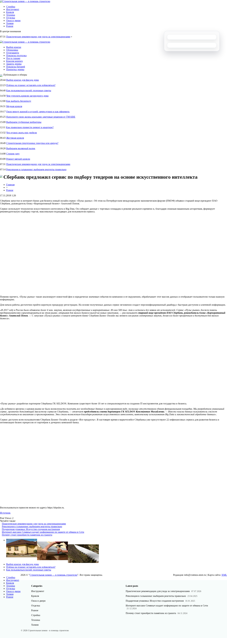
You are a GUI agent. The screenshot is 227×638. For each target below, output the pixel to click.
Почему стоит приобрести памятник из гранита (27, 534)
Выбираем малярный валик (20, 148)
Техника (10, 15)
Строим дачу (13, 153)
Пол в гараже (13, 58)
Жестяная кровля (15, 138)
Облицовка (12, 50)
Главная (10, 184)
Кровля (10, 12)
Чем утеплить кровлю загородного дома (27, 95)
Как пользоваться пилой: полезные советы (28, 90)
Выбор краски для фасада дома (22, 80)
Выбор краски (13, 47)
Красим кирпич (14, 61)
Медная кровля (14, 106)
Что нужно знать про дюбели (21, 132)
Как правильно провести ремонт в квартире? (30, 127)
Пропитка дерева (15, 69)
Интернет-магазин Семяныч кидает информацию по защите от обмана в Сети (43, 532)
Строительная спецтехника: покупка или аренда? (32, 143)
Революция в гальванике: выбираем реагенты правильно (36, 169)
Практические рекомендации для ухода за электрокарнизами (38, 36)
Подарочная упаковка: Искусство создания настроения (31, 529)
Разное (9, 26)
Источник (5, 513)
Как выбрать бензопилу (18, 101)
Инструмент (12, 9)
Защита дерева (13, 64)
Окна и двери (13, 20)
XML (224, 575)
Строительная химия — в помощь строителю (53, 575)
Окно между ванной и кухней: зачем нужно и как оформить (37, 111)
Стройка (10, 6)
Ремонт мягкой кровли (18, 159)
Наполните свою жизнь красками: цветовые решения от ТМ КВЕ (40, 116)
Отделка (10, 17)
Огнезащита (12, 52)
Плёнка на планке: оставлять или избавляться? (30, 85)
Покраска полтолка (16, 55)
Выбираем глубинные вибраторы (23, 122)
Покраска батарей (15, 66)
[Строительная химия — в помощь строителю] (25, 1)
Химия (9, 23)
